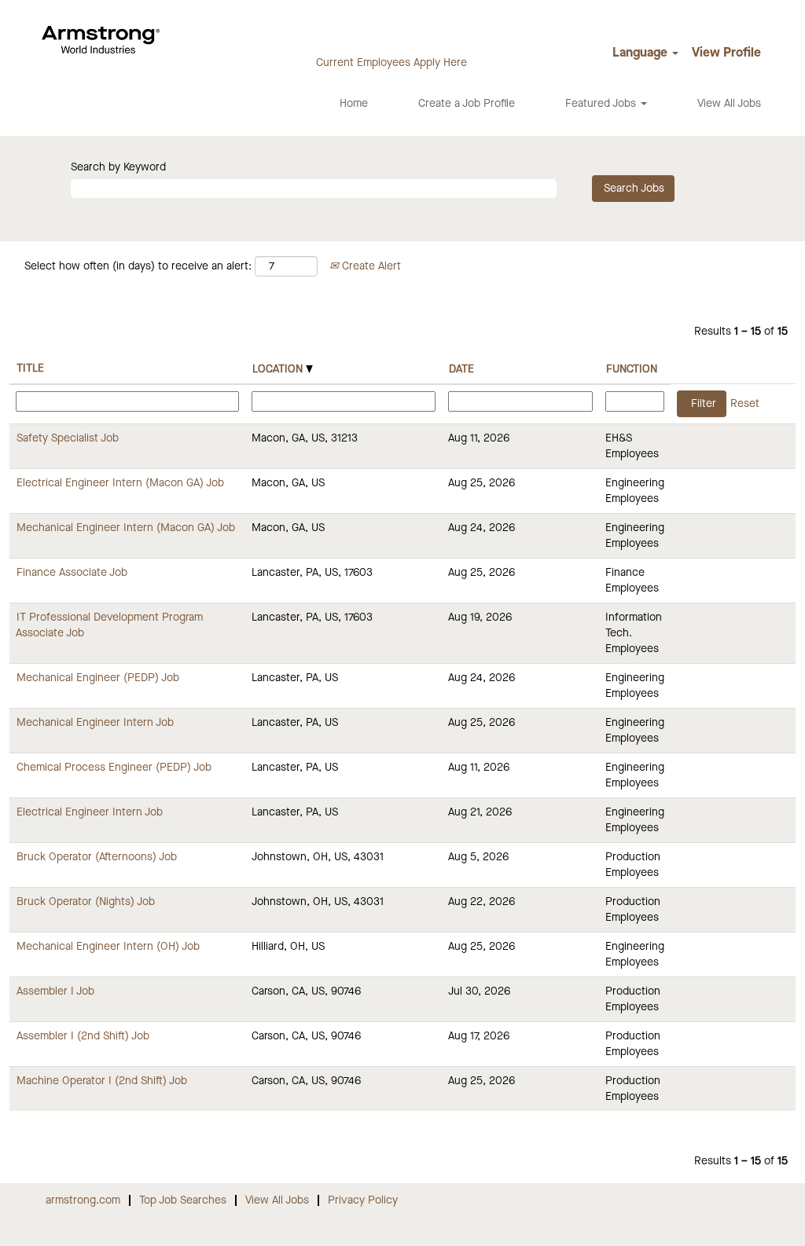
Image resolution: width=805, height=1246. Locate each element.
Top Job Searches (182, 1200)
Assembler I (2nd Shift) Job (83, 1036)
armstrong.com (83, 1200)
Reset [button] (744, 403)
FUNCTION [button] (631, 369)
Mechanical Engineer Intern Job (95, 722)
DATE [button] (461, 369)
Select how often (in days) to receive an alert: (138, 266)
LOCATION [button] (279, 369)
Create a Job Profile (466, 103)
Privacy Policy (363, 1200)
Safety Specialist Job (68, 438)
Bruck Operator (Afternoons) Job (97, 857)
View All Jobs (729, 103)
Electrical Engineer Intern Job (90, 812)
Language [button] (641, 53)
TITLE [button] (30, 368)
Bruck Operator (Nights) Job (86, 901)
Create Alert (370, 266)
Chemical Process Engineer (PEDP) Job (114, 767)
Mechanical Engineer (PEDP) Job (98, 677)
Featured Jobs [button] (602, 103)
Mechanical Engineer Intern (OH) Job (108, 946)
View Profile (726, 53)
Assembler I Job (55, 991)
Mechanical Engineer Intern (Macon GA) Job (126, 527)
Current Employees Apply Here (391, 62)
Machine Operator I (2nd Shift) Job (102, 1081)
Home (354, 103)
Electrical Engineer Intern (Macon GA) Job (120, 483)
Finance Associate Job (72, 572)
